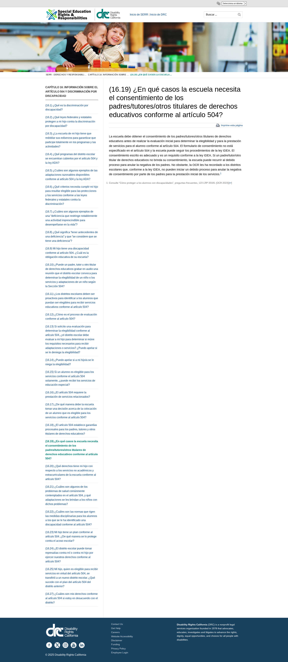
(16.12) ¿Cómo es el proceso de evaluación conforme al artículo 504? (71, 316)
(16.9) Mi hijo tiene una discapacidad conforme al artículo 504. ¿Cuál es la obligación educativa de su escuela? (67, 253)
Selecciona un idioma (232, 3)
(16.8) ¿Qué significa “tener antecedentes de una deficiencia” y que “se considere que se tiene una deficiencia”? (71, 236)
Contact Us (117, 624)
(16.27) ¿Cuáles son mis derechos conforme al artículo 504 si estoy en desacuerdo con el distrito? (71, 598)
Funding (115, 644)
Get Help (115, 628)
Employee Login (119, 652)
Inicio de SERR (139, 14)
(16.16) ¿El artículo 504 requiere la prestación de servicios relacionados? (67, 394)
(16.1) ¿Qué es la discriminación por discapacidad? (66, 107)
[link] (108, 18)
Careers (115, 632)
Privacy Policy (118, 648)
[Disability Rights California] (62, 631)
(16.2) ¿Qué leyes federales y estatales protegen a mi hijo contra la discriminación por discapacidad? (70, 121)
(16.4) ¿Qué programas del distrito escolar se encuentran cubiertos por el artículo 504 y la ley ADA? (71, 158)
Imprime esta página (232, 125)
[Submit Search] (239, 14)
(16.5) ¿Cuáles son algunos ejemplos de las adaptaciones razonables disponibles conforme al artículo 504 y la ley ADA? (71, 175)
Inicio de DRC (158, 14)
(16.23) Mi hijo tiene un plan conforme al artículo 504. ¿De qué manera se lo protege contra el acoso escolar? (70, 536)
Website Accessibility (122, 636)
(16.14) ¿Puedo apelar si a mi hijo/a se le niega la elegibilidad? (69, 362)
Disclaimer (116, 640)
